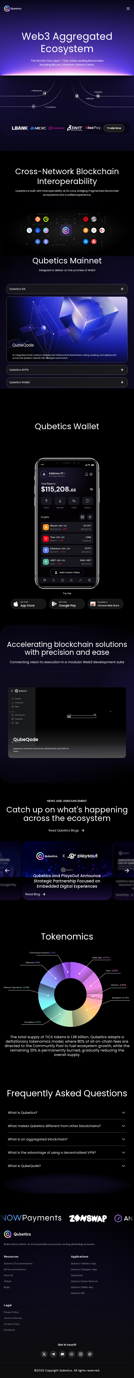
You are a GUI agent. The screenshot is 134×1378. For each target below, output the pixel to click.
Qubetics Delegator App (84, 1269)
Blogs (7, 1287)
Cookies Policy (12, 1323)
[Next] (127, 870)
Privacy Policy (11, 1312)
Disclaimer (9, 1329)
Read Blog (32, 894)
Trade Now (114, 128)
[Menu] (128, 8)
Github (7, 1281)
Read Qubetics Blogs (64, 830)
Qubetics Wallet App (82, 1287)
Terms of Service (13, 1318)
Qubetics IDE (78, 1293)
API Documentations (15, 1269)
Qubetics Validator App (83, 1263)
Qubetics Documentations (18, 1263)
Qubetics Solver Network (84, 1281)
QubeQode (77, 1275)
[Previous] (7, 870)
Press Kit (8, 1275)
